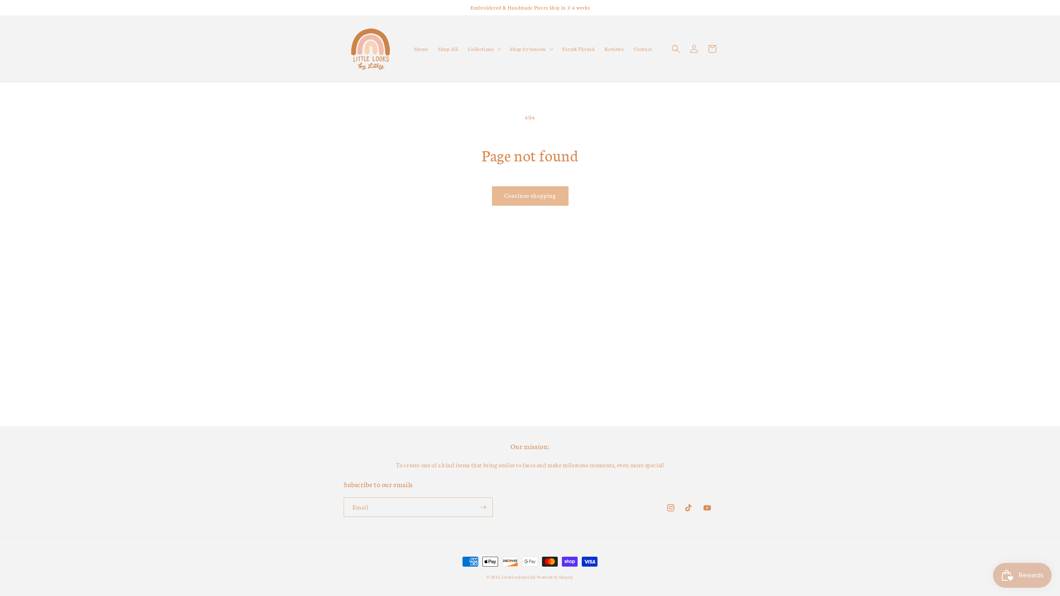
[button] (484, 49)
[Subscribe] (483, 507)
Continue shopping (530, 195)
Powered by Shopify (555, 576)
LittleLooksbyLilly (519, 576)
